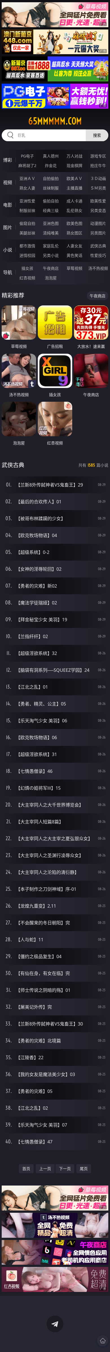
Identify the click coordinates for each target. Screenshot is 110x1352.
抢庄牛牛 (98, 165)
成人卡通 (74, 201)
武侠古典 (98, 245)
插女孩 (27, 268)
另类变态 (98, 210)
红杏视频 (27, 277)
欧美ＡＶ (74, 178)
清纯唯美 (51, 233)
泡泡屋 (51, 277)
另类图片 (98, 233)
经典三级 (51, 210)
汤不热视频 (98, 268)
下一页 (65, 1168)
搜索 (97, 135)
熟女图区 (74, 233)
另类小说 (51, 255)
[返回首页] (102, 1340)
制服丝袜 (27, 210)
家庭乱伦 (51, 245)
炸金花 (51, 165)
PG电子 (27, 156)
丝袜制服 (51, 188)
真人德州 (51, 156)
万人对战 (74, 156)
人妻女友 (74, 245)
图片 (7, 227)
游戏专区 (98, 156)
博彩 (7, 160)
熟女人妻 (27, 188)
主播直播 (74, 188)
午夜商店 (51, 268)
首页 (26, 1168)
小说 (7, 250)
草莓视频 (74, 268)
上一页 (45, 1168)
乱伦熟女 (74, 210)
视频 (7, 182)
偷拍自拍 (51, 201)
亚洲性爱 (27, 201)
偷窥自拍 (27, 223)
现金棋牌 (74, 165)
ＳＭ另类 (98, 188)
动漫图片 (98, 223)
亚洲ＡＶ (27, 178)
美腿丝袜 (27, 233)
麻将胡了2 (27, 165)
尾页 (84, 1168)
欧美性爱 (98, 201)
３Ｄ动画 (98, 178)
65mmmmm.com (55, 121)
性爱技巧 (98, 255)
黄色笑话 (74, 255)
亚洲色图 (51, 223)
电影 (7, 205)
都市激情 (27, 245)
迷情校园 (27, 255)
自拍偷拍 (51, 178)
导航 (7, 272)
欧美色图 (74, 223)
